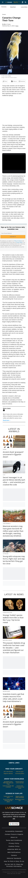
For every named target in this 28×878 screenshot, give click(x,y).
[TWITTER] (4, 410)
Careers (14, 855)
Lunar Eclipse (24, 7)
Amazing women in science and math (20, 782)
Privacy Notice (19, 242)
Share (6, 81)
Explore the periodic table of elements (8, 786)
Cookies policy (14, 846)
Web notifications (14, 852)
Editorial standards (14, 858)
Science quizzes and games (8, 797)
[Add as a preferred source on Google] (14, 823)
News (17, 26)
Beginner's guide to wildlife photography (19, 797)
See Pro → (16, 2)
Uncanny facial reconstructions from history (19, 787)
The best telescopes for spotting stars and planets (8, 800)
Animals (4, 14)
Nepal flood (13, 7)
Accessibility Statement (14, 831)
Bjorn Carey (7, 24)
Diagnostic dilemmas (8, 773)
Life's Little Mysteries (8, 771)
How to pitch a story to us (14, 861)
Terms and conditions (14, 840)
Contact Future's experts (14, 834)
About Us (14, 837)
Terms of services (18, 240)
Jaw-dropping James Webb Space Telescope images (8, 783)
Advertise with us (14, 849)
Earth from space (19, 771)
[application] (14, 161)
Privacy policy (14, 843)
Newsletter (23, 81)
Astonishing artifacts (19, 773)
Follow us (15, 81)
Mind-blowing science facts (19, 800)
